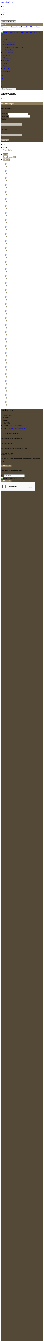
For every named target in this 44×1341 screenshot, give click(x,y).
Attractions (7, 58)
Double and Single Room (14, 47)
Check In (4, 114)
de (4, 6)
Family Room (9, 50)
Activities (6, 55)
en (4, 9)
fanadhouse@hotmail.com (17, 428)
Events (5, 63)
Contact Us (7, 71)
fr (3, 14)
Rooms (5, 154)
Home (5, 39)
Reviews (6, 60)
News (5, 66)
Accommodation (9, 42)
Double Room (10, 44)
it (3, 17)
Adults (3, 119)
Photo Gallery (8, 52)
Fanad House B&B (9, 157)
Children (4, 130)
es (4, 12)
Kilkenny (6, 160)
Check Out (4, 116)
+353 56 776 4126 (7, 2)
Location (6, 68)
